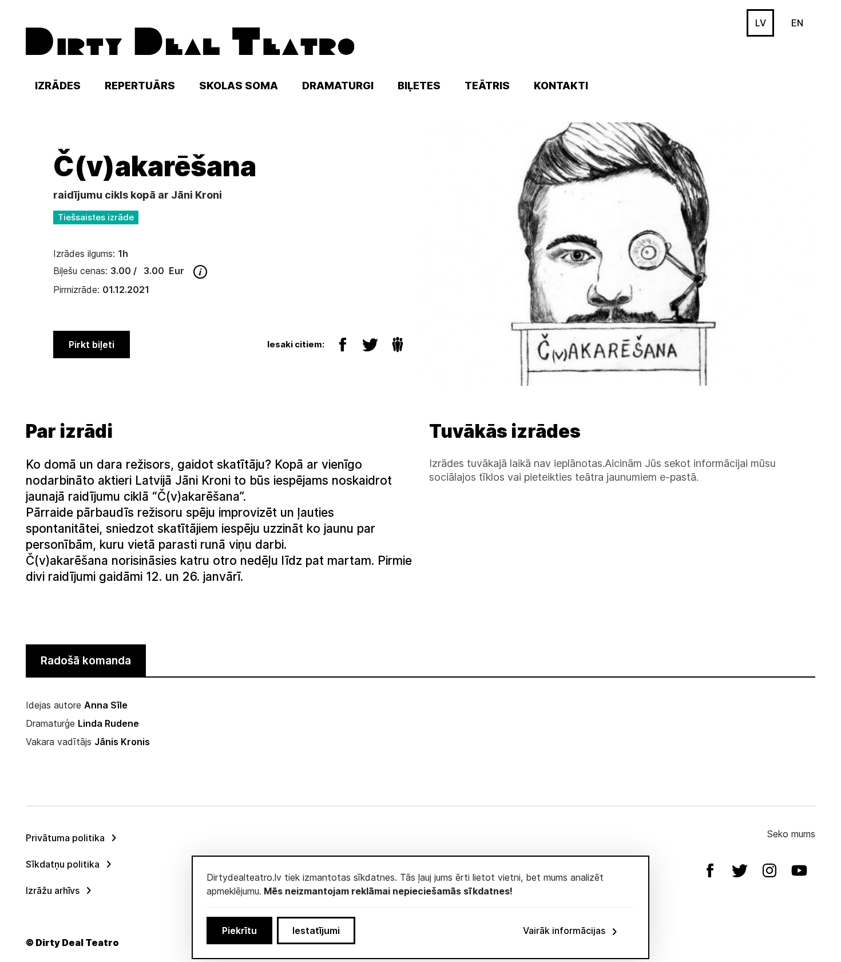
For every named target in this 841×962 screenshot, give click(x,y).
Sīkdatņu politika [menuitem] (63, 864)
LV (760, 23)
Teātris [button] (487, 86)
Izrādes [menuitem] (58, 86)
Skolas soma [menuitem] (238, 86)
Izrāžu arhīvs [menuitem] (53, 890)
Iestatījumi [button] (316, 930)
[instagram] (771, 870)
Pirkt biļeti (91, 344)
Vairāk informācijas (564, 930)
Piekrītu (239, 930)
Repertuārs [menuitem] (140, 86)
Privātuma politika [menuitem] (65, 838)
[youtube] (800, 870)
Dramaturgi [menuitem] (338, 86)
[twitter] (741, 870)
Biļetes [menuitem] (419, 86)
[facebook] (711, 870)
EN (797, 23)
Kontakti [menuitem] (561, 86)
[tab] (86, 661)
